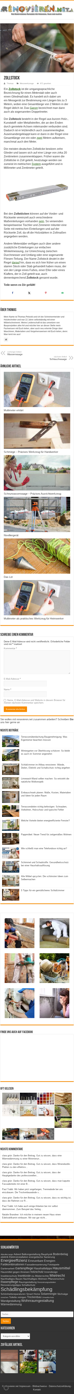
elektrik (4, 1257)
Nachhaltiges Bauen (12, 1279)
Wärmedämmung (11, 1304)
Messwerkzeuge (27, 83)
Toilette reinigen (17, 1297)
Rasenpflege (9, 1282)
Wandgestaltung (10, 1300)
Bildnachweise (40, 1386)
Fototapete (53, 1264)
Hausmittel (61, 1268)
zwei (39, 137)
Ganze (34, 107)
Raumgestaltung (28, 1282)
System (36, 164)
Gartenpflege (24, 1268)
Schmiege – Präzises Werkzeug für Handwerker (31, 451)
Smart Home (33, 1294)
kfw (32, 1276)
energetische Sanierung (42, 1257)
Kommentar (10, 648)
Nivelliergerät (11, 535)
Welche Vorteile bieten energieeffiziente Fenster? (45, 820)
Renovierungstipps (11, 1285)
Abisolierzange (7, 1254)
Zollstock (15, 89)
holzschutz (37, 1271)
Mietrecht (57, 1275)
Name (7, 689)
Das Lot (8, 576)
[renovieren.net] (37, 9)
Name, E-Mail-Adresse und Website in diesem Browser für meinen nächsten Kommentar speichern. (34, 701)
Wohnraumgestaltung (37, 1301)
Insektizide (24, 1275)
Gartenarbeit (7, 1268)
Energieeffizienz (14, 1260)
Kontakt (37, 1389)
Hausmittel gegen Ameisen (15, 1272)
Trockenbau (34, 1297)
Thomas (10, 83)
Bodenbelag (60, 1254)
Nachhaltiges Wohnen (35, 1279)
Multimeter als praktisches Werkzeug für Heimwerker (34, 618)
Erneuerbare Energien (41, 1260)
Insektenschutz (9, 1276)
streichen (4, 1297)
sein (41, 221)
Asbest (17, 1254)
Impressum (24, 1386)
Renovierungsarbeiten (46, 1282)
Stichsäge (62, 1294)
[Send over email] (62, 293)
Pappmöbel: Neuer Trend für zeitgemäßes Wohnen (46, 834)
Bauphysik (46, 1254)
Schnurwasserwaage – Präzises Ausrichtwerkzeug (32, 493)
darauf (16, 262)
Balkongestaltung (31, 1254)
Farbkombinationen (12, 1264)
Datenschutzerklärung (60, 1386)
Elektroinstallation (18, 1257)
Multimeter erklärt (13, 410)
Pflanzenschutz (56, 1279)
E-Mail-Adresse (12, 679)
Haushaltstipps (43, 1268)
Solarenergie (49, 1293)
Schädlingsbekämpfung (26, 1289)
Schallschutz (28, 1285)
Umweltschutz (48, 1297)
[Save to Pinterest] (45, 293)
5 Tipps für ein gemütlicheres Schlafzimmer (42, 890)
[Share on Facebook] (12, 293)
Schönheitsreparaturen (13, 1294)
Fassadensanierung (36, 1264)
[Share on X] (28, 293)
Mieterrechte (42, 1276)
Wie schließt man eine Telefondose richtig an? (44, 848)
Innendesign (51, 1272)
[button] (6, 1388)
